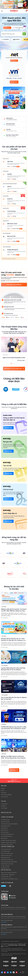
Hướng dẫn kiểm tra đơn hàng (7, 863)
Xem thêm (13, 770)
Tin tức (3, 801)
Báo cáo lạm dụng (4, 832)
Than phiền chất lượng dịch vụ (7, 834)
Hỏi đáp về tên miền (5, 867)
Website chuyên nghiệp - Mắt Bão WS (8, 872)
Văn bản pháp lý (4, 827)
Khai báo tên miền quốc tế (6, 855)
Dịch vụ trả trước (4, 796)
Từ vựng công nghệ (5, 865)
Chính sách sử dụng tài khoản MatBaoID (9, 823)
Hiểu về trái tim (6, 812)
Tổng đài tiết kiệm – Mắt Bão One (8, 874)
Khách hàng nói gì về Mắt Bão (14, 284)
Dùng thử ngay (8, 427)
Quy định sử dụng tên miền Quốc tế (8, 842)
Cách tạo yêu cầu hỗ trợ (6, 849)
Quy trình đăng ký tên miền (6, 836)
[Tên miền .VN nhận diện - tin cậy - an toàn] (14, 76)
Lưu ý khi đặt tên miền (5, 851)
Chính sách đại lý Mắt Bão (6, 794)
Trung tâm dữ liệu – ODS (6, 876)
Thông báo (3, 805)
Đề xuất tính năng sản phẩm (6, 844)
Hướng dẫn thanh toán (5, 825)
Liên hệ (2, 790)
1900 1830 (14, 781)
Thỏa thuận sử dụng (5, 819)
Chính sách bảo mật (5, 821)
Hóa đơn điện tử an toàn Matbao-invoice (9, 878)
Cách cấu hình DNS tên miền (7, 853)
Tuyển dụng (3, 792)
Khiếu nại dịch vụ (4, 830)
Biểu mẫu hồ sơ (4, 838)
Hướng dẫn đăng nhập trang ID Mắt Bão (9, 861)
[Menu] (2, 11)
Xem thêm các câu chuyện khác (13, 368)
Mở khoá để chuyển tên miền (7, 859)
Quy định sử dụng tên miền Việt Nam (8, 840)
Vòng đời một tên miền (5, 857)
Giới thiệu (3, 788)
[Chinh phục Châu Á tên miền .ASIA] (14, 98)
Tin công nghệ (4, 808)
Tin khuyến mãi (4, 803)
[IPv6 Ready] (25, 787)
